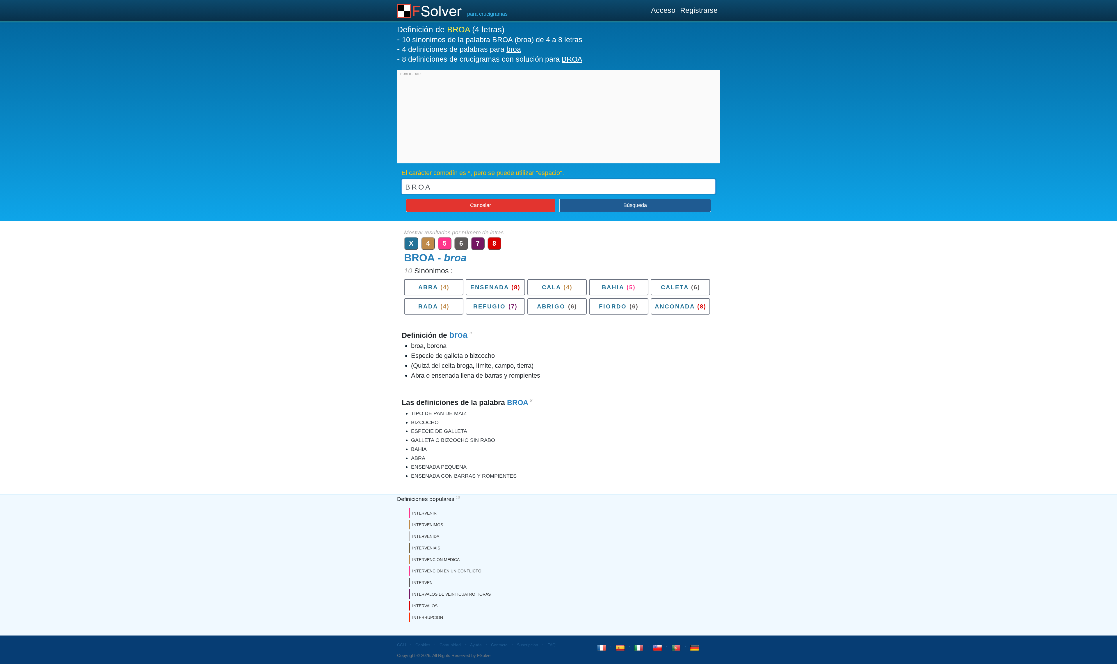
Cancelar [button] (480, 205)
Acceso (663, 10)
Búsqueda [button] (635, 205)
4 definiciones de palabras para (461, 49)
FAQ (551, 644)
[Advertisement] (558, 118)
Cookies (422, 644)
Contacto (499, 644)
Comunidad (450, 644)
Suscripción (527, 644)
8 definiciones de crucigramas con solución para (492, 59)
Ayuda (476, 644)
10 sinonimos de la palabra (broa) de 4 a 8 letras (492, 39)
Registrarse (699, 10)
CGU (401, 644)
